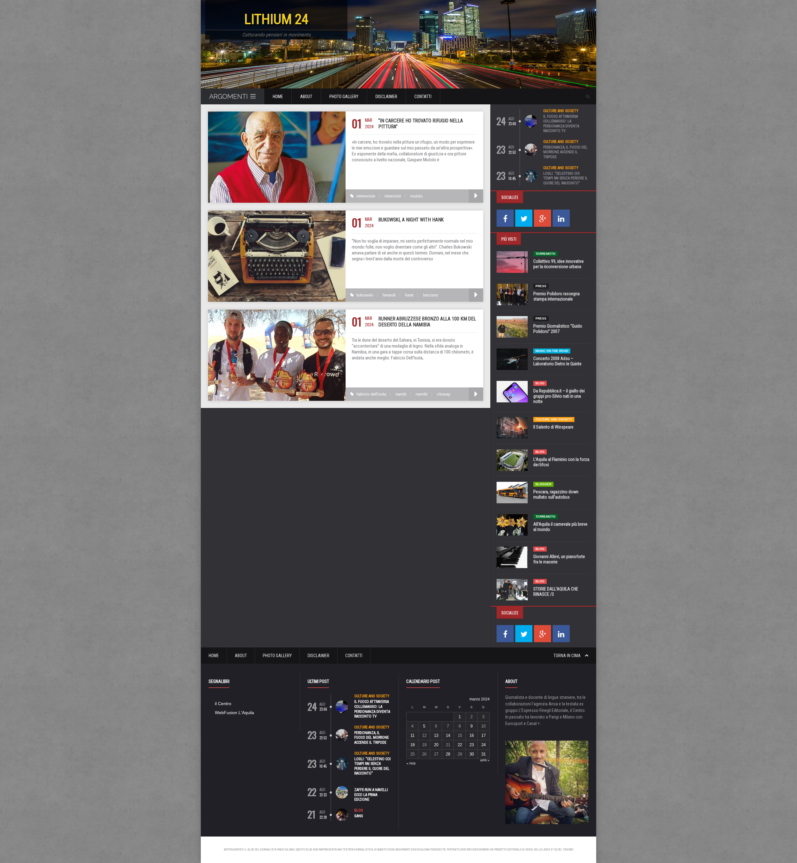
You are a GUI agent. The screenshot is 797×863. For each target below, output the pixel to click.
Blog (540, 383)
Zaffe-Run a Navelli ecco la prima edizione (371, 795)
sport (359, 784)
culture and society (560, 111)
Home (278, 96)
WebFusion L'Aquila (234, 712)
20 (436, 744)
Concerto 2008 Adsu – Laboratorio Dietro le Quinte (557, 361)
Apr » (484, 760)
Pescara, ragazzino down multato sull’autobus (555, 494)
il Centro (223, 703)
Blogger (543, 484)
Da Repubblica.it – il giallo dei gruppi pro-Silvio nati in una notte (559, 396)
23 (471, 744)
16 (471, 735)
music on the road (551, 351)
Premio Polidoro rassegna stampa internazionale (556, 296)
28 (448, 754)
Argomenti (228, 96)
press (540, 286)
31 (483, 754)
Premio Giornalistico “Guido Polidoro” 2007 (557, 329)
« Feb (411, 763)
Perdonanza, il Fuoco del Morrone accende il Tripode (565, 152)
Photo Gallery (343, 96)
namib (400, 394)
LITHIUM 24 (276, 19)
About (306, 96)
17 (483, 735)
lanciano (430, 295)
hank (409, 295)
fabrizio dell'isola (371, 394)
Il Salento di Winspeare (553, 426)
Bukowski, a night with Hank (411, 220)
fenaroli (389, 295)
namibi (421, 394)
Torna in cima (568, 655)
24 (483, 744)
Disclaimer (386, 96)
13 (436, 735)
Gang (358, 816)
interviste (392, 196)
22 (460, 744)
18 (412, 744)
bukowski (364, 295)
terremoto (545, 253)
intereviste (365, 196)
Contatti (423, 96)
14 (448, 735)
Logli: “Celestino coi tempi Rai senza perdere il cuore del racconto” (565, 178)
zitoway (443, 394)
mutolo (416, 196)
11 (412, 735)
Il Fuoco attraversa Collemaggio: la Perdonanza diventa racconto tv (561, 123)
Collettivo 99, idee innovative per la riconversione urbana (558, 264)
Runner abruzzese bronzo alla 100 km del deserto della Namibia (427, 322)
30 (471, 754)
